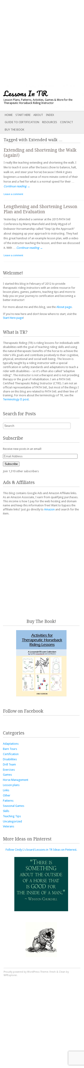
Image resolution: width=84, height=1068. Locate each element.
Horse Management (15, 780)
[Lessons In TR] (33, 98)
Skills (6, 811)
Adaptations (11, 743)
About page (64, 307)
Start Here (22, 115)
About (38, 115)
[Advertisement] (42, 42)
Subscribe (11, 464)
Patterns (8, 800)
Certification (11, 754)
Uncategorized (12, 821)
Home (9, 115)
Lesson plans (11, 785)
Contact (66, 122)
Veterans (8, 826)
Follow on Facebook (23, 711)
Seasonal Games (13, 805)
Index (50, 115)
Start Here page (13, 317)
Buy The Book (14, 129)
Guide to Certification (22, 122)
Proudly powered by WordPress (22, 971)
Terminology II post (16, 399)
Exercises (9, 769)
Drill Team (9, 764)
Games (7, 774)
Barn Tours (10, 749)
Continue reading (17, 186)
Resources (49, 122)
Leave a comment (13, 194)
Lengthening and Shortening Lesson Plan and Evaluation (40, 209)
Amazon (49, 509)
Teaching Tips (12, 816)
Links (6, 790)
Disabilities (10, 759)
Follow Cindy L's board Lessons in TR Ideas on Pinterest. (41, 849)
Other (6, 795)
